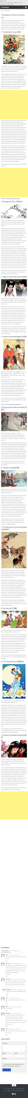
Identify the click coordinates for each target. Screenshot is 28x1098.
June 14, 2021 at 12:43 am (14, 955)
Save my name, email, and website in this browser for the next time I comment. (13, 1065)
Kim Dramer (8, 989)
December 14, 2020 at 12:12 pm (19, 989)
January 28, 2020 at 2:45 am (16, 963)
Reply (6, 960)
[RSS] (15, 1094)
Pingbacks (16, 950)
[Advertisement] (14, 20)
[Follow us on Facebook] (13, 1094)
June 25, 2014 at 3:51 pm (17, 1013)
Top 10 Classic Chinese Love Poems (13, 404)
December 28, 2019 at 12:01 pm (18, 979)
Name (4, 1053)
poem (17, 371)
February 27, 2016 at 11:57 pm (15, 1006)
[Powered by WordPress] (9, 1090)
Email (16, 1053)
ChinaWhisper (5, 7)
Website (4, 1058)
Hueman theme (21, 1090)
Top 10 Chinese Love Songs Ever (12, 198)
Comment (5, 1043)
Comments (6, 950)
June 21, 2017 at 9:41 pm (14, 998)
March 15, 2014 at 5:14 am (15, 1029)
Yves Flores (7, 1013)
